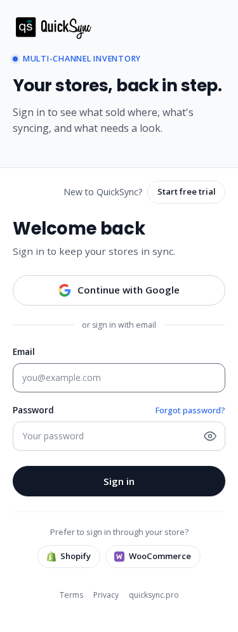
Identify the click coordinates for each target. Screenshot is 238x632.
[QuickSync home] (57, 27)
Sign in (119, 481)
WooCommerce (160, 556)
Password (33, 410)
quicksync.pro (154, 595)
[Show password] (210, 436)
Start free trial (186, 191)
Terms (71, 595)
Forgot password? (190, 410)
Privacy (106, 595)
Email (24, 351)
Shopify (75, 556)
